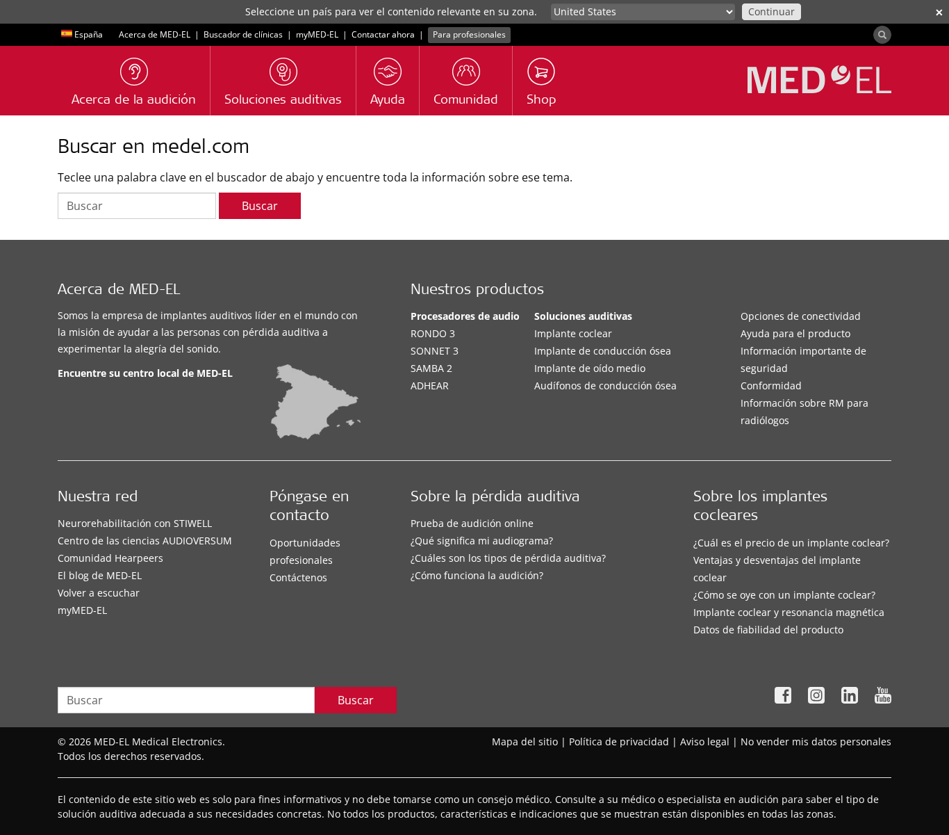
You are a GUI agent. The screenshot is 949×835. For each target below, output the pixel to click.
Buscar (260, 205)
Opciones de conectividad (801, 316)
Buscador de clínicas (243, 34)
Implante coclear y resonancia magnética (788, 612)
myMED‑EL (317, 34)
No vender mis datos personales (816, 741)
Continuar (771, 11)
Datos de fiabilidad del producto (768, 629)
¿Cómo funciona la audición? (477, 575)
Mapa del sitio (525, 741)
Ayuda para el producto (795, 333)
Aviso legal (704, 741)
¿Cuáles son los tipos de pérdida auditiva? (508, 558)
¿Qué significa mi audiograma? (482, 540)
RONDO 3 (433, 333)
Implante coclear (573, 333)
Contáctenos (298, 577)
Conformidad (771, 385)
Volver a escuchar (99, 592)
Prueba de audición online (472, 523)
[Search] (882, 35)
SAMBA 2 (431, 368)
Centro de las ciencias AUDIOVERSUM (145, 540)
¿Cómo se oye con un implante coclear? (784, 594)
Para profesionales (469, 34)
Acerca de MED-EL (154, 34)
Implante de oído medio (589, 368)
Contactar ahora (383, 34)
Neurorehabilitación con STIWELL (135, 523)
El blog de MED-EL (100, 575)
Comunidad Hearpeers (110, 558)
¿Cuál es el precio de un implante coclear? (791, 542)
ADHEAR (430, 385)
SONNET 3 (435, 350)
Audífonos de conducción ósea (605, 385)
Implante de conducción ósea (602, 350)
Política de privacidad (619, 741)
